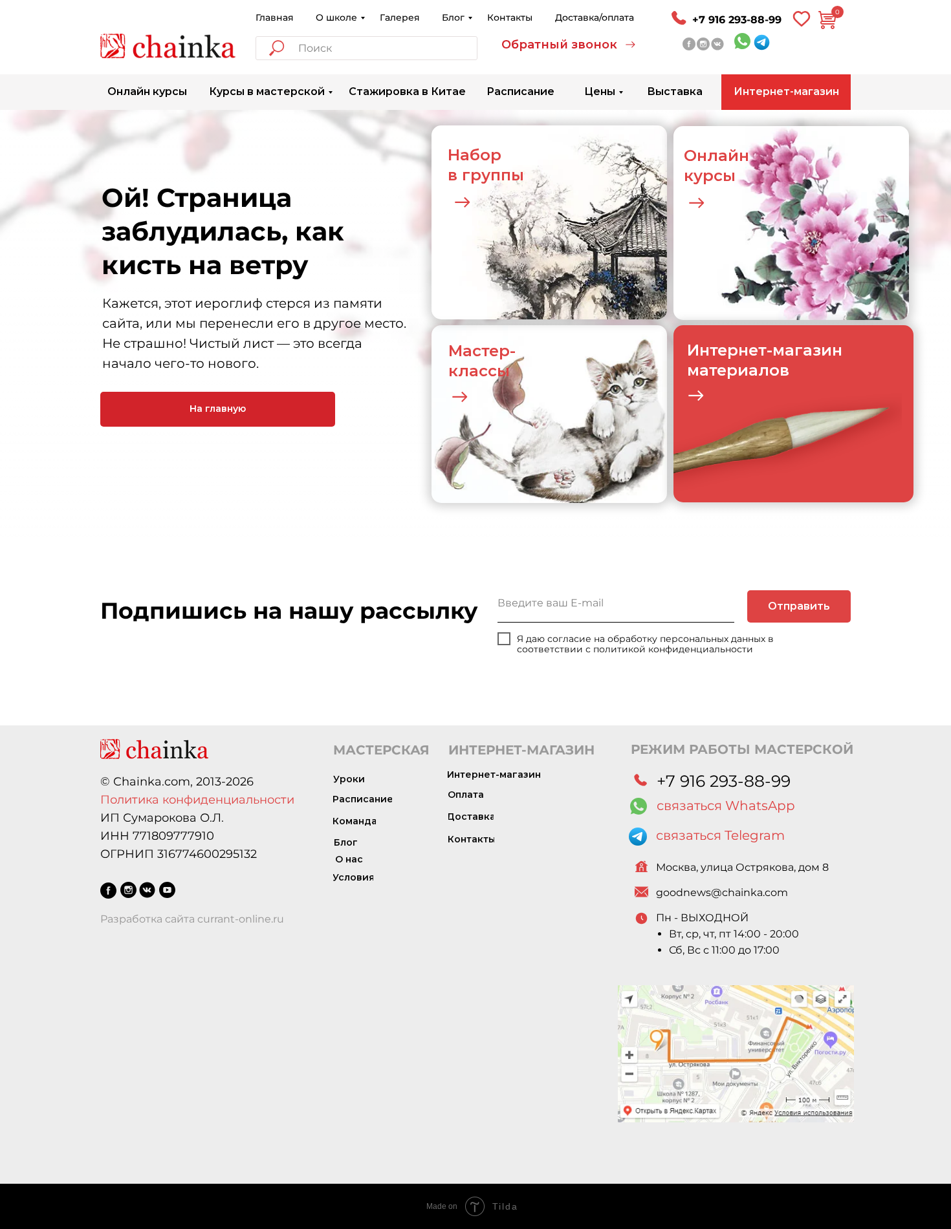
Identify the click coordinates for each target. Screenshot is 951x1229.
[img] (167, 46)
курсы (710, 175)
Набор (474, 154)
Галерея (400, 17)
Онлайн (716, 155)
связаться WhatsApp (726, 805)
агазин (813, 350)
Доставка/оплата (594, 17)
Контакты (509, 17)
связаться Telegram (720, 835)
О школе (336, 17)
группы (493, 175)
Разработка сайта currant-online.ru (192, 919)
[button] (568, 45)
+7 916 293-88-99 (737, 20)
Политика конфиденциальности (197, 800)
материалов (738, 370)
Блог (453, 17)
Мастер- (482, 350)
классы (479, 370)
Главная (275, 17)
